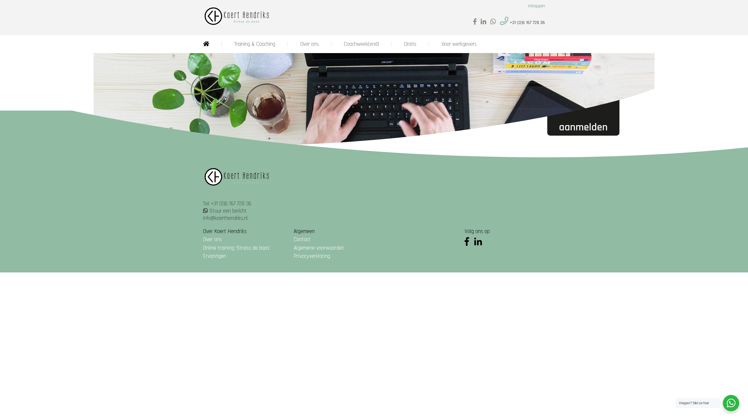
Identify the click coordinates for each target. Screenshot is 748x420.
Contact (302, 239)
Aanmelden (583, 127)
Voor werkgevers (459, 44)
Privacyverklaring (312, 256)
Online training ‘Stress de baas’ (236, 248)
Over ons (309, 44)
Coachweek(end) (361, 44)
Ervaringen (214, 256)
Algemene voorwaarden (319, 248)
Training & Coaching (254, 44)
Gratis (410, 44)
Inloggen (536, 6)
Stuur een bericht (228, 211)
